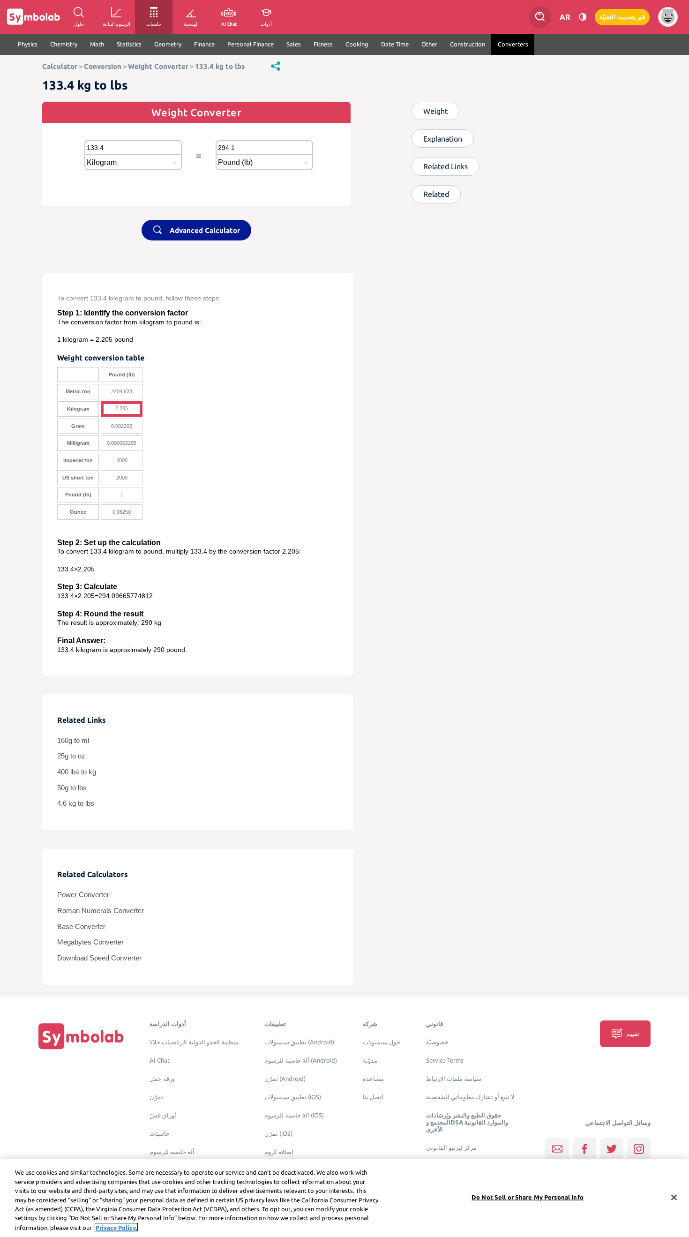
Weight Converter (158, 66)
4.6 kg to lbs (75, 803)
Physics (27, 44)
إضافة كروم (278, 1151)
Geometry (167, 44)
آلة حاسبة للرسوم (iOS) (294, 1115)
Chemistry (63, 44)
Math (97, 44)
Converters (513, 44)
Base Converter (81, 926)
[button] (275, 65)
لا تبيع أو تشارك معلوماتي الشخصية (470, 1097)
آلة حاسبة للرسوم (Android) (300, 1060)
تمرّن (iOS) (278, 1133)
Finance (204, 44)
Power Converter (83, 895)
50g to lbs (72, 788)
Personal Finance (250, 44)
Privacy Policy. (116, 1227)
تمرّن (156, 1097)
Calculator (59, 66)
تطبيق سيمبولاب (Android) (299, 1042)
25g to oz (71, 756)
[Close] (674, 1197)
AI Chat (160, 1060)
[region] (344, 1198)
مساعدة (373, 1078)
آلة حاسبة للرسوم (172, 1151)
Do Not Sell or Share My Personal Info (528, 1196)
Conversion (102, 66)
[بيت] (81, 1035)
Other (429, 44)
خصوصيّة (437, 1042)
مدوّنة (370, 1060)
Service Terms (445, 1060)
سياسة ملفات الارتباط (453, 1078)
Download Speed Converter (99, 958)
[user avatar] (668, 17)
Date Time (395, 44)
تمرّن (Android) (285, 1078)
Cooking (356, 44)
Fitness (323, 44)
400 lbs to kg (76, 772)
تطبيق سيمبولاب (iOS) (292, 1097)
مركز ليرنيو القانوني (451, 1147)
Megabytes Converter (90, 942)
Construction (467, 44)
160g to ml (73, 740)
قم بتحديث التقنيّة (622, 17)
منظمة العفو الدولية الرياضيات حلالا (194, 1042)
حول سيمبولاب (381, 1042)
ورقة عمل (162, 1078)
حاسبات (160, 1133)
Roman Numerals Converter (100, 911)
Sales (293, 44)
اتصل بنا (373, 1097)
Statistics (129, 44)
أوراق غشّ (163, 1115)
